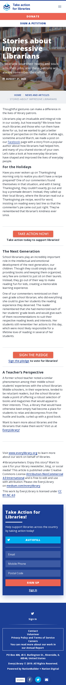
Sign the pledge (18, 361)
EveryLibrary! (11, 430)
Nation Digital (50, 668)
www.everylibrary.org (23, 453)
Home (17, 95)
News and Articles (37, 95)
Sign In (33, 590)
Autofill (33, 540)
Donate (33, 16)
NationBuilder (30, 668)
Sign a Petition (33, 23)
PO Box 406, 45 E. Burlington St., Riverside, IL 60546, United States (33, 656)
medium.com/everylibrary (23, 486)
